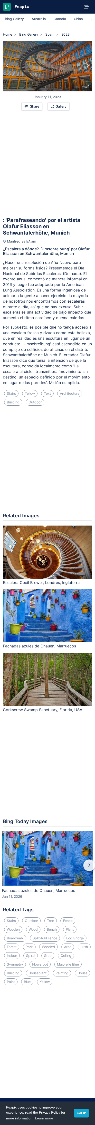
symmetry (15, 964)
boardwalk (15, 938)
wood (33, 929)
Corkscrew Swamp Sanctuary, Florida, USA (42, 709)
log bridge (75, 938)
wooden (13, 929)
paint (11, 982)
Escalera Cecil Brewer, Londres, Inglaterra (41, 582)
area (67, 947)
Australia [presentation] (39, 19)
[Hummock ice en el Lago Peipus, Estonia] (7, 65)
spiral (30, 955)
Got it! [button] (81, 1113)
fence (68, 921)
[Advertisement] (47, 166)
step (48, 955)
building (13, 402)
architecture (69, 393)
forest (12, 947)
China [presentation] (78, 19)
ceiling (66, 955)
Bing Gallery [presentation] (14, 19)
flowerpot (40, 964)
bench (52, 929)
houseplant (37, 973)
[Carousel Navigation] (47, 868)
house (82, 973)
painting (62, 973)
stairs (11, 393)
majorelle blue (68, 964)
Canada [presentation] (60, 19)
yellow (30, 393)
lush (84, 947)
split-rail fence (45, 938)
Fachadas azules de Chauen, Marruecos (39, 646)
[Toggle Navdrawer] (86, 6)
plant (70, 929)
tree (50, 921)
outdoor (35, 402)
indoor (12, 955)
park (29, 947)
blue (27, 982)
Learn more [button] (44, 1118)
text (47, 393)
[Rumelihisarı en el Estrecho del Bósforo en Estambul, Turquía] (87, 65)
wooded (48, 947)
